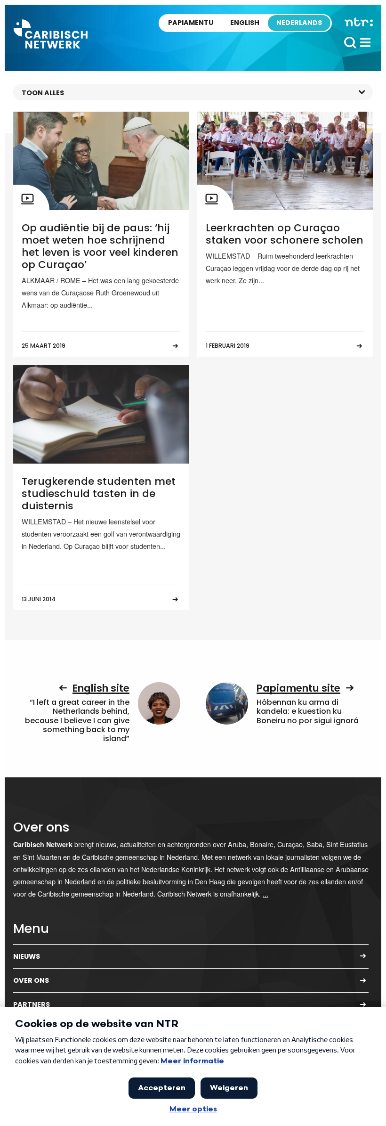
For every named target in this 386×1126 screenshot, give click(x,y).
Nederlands (299, 22)
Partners (31, 1004)
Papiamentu (190, 22)
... (265, 893)
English (244, 22)
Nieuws (26, 956)
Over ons (31, 980)
